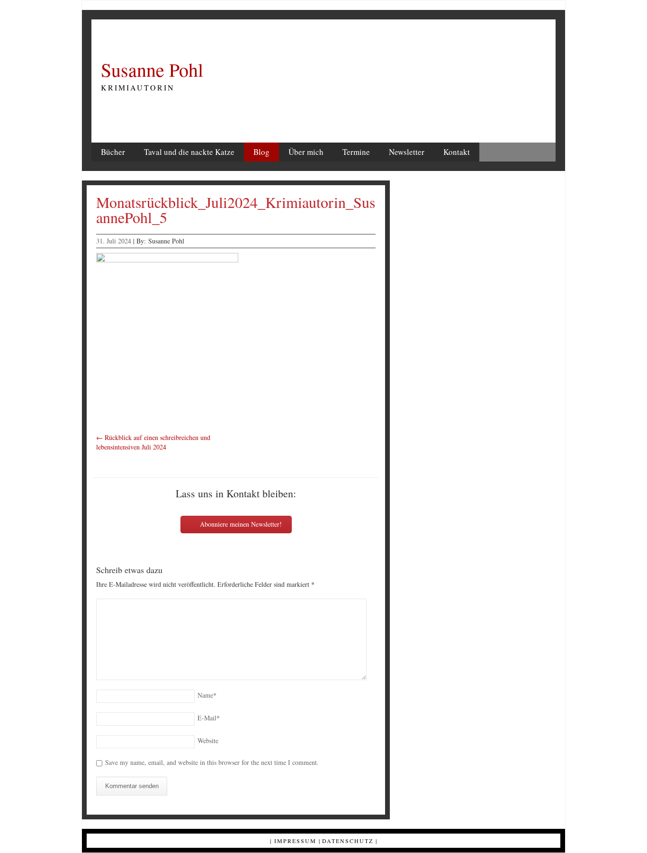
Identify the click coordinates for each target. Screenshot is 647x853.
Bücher (113, 151)
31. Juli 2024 (113, 240)
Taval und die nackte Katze (189, 151)
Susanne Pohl (152, 69)
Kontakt (456, 151)
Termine (356, 151)
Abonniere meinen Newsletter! (240, 524)
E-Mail (209, 717)
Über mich (306, 151)
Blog (261, 151)
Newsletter (406, 151)
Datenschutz (347, 840)
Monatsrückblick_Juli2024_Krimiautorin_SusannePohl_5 (235, 209)
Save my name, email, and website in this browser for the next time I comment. (212, 762)
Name (207, 695)
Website (208, 740)
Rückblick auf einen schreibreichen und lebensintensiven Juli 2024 (153, 442)
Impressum (295, 840)
